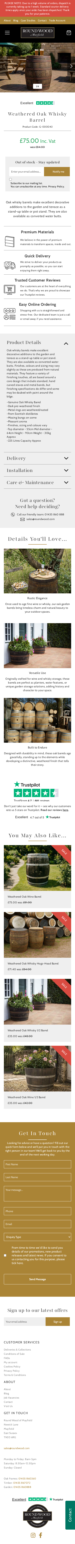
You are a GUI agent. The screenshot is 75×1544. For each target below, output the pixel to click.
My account (10, 1362)
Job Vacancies (11, 1397)
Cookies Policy (12, 1366)
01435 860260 (27, 1478)
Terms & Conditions (15, 1374)
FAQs (7, 1358)
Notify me (58, 171)
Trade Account (57, 20)
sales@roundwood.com (41, 519)
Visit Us (8, 1406)
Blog (15, 20)
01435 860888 (22, 1486)
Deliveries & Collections (17, 1349)
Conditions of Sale (14, 1353)
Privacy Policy (56, 186)
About (7, 20)
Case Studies (28, 20)
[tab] (37, 342)
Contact (42, 20)
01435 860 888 (54, 514)
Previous (4, 66)
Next (71, 66)
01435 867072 (21, 1482)
